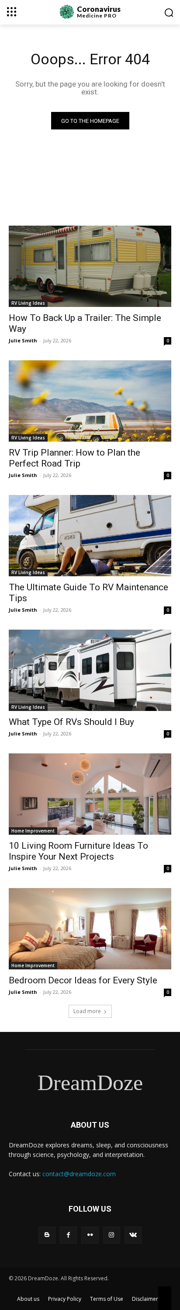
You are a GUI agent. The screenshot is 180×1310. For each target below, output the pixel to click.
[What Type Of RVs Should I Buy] (90, 670)
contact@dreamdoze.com (79, 1174)
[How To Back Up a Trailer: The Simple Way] (90, 266)
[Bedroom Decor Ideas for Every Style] (90, 928)
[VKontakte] (133, 1235)
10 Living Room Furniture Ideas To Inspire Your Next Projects (78, 851)
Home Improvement (33, 831)
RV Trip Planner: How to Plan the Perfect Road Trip (74, 458)
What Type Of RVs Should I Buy (71, 722)
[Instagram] (111, 1235)
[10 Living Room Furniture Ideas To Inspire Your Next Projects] (90, 794)
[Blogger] (46, 1235)
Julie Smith (23, 340)
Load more (87, 1011)
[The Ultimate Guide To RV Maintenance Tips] (90, 535)
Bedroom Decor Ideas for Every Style (83, 980)
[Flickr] (89, 1235)
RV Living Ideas (28, 303)
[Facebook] (68, 1235)
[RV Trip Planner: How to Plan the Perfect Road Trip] (90, 401)
